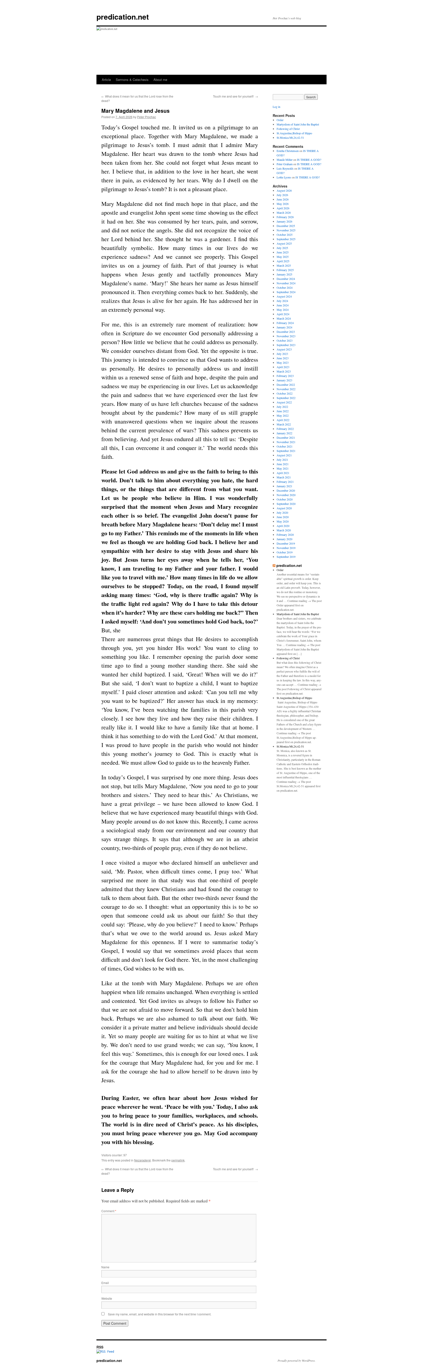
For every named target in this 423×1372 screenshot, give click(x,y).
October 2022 (285, 393)
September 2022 (286, 398)
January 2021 (284, 486)
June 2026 (283, 199)
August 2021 (284, 455)
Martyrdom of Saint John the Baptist (298, 124)
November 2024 (286, 283)
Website (106, 1298)
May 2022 (283, 415)
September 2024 (286, 292)
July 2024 (282, 301)
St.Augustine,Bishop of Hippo (294, 133)
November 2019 (286, 548)
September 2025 (286, 239)
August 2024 (284, 296)
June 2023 (283, 358)
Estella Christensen (288, 151)
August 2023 (284, 349)
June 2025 (283, 252)
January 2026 (284, 221)
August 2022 (284, 402)
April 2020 (283, 526)
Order (280, 120)
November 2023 (286, 336)
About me (160, 79)
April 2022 (283, 420)
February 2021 (285, 482)
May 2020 (283, 521)
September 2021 (286, 451)
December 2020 (286, 490)
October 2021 (285, 446)
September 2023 (286, 345)
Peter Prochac (146, 117)
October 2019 (285, 552)
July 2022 (282, 407)
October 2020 (285, 499)
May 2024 (283, 310)
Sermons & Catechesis (132, 79)
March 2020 (284, 530)
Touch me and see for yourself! (235, 96)
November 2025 (286, 230)
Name (105, 1267)
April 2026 (283, 208)
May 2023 (283, 362)
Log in (276, 107)
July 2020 (282, 512)
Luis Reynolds (285, 168)
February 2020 (285, 534)
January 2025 (284, 274)
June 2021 (283, 464)
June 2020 (283, 517)
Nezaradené (142, 1160)
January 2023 (284, 380)
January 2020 (284, 539)
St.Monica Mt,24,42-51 (290, 137)
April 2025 (283, 261)
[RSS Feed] (105, 1351)
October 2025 (285, 235)
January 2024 (284, 327)
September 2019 (286, 557)
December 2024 (286, 279)
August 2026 (284, 190)
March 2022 (284, 424)
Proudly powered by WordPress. (297, 1360)
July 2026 (282, 195)
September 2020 (286, 504)
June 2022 (283, 411)
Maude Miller (285, 160)
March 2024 (284, 318)
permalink (178, 1160)
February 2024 (285, 323)
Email (105, 1283)
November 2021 (286, 442)
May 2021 (283, 468)
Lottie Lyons (284, 177)
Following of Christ (288, 129)
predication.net (122, 16)
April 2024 (283, 314)
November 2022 (286, 389)
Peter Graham (285, 164)
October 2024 (285, 287)
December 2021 (286, 437)
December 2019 (286, 543)
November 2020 (286, 495)
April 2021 (283, 473)
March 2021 (284, 477)
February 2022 (285, 429)
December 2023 (286, 332)
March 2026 (284, 212)
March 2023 (284, 371)
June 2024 (283, 305)
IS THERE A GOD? (309, 160)
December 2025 (286, 226)
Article (106, 79)
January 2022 (284, 433)
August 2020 (284, 508)
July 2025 (282, 248)
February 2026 (285, 217)
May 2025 (283, 257)
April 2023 (283, 367)
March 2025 (284, 265)
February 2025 (285, 270)
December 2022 (286, 385)
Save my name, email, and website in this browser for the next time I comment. (159, 1314)
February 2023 (285, 376)
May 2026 (283, 204)
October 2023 (285, 340)
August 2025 (284, 243)
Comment (108, 1211)
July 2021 (282, 459)
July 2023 (282, 354)
